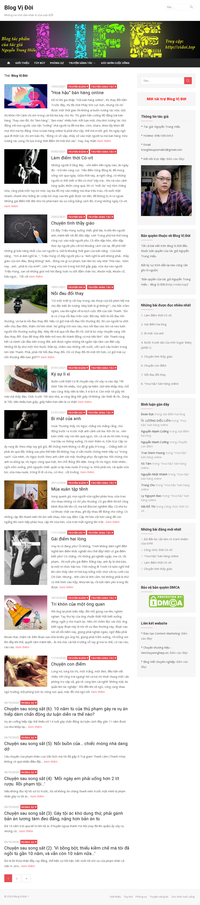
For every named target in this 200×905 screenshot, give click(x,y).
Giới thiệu (22, 63)
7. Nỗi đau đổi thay (153, 375)
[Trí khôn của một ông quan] (25, 612)
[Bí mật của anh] (25, 424)
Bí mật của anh (66, 418)
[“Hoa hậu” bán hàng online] (25, 96)
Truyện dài (75, 216)
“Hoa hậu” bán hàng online (77, 92)
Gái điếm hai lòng (68, 538)
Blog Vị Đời (18, 7)
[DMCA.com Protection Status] (166, 606)
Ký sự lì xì (60, 374)
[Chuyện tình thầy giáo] (25, 228)
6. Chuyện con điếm (153, 365)
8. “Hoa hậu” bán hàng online (160, 384)
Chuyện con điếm (68, 664)
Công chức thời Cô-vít (158, 550)
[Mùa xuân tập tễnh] (25, 494)
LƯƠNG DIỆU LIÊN (158, 420)
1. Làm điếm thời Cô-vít (156, 315)
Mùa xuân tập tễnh (69, 489)
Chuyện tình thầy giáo (72, 223)
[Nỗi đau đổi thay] (25, 299)
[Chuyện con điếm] (25, 671)
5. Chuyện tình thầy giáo (156, 356)
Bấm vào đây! (175, 159)
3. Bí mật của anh (152, 333)
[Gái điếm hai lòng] (25, 557)
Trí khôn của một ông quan (78, 604)
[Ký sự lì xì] (25, 378)
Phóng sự (57, 63)
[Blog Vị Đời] (100, 39)
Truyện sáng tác (80, 63)
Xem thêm (104, 141)
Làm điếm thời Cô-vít (72, 157)
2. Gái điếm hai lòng (154, 324)
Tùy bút (39, 63)
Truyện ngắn (77, 86)
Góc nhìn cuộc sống (115, 63)
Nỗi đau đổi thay (67, 293)
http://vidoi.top (177, 284)
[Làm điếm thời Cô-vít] (25, 166)
